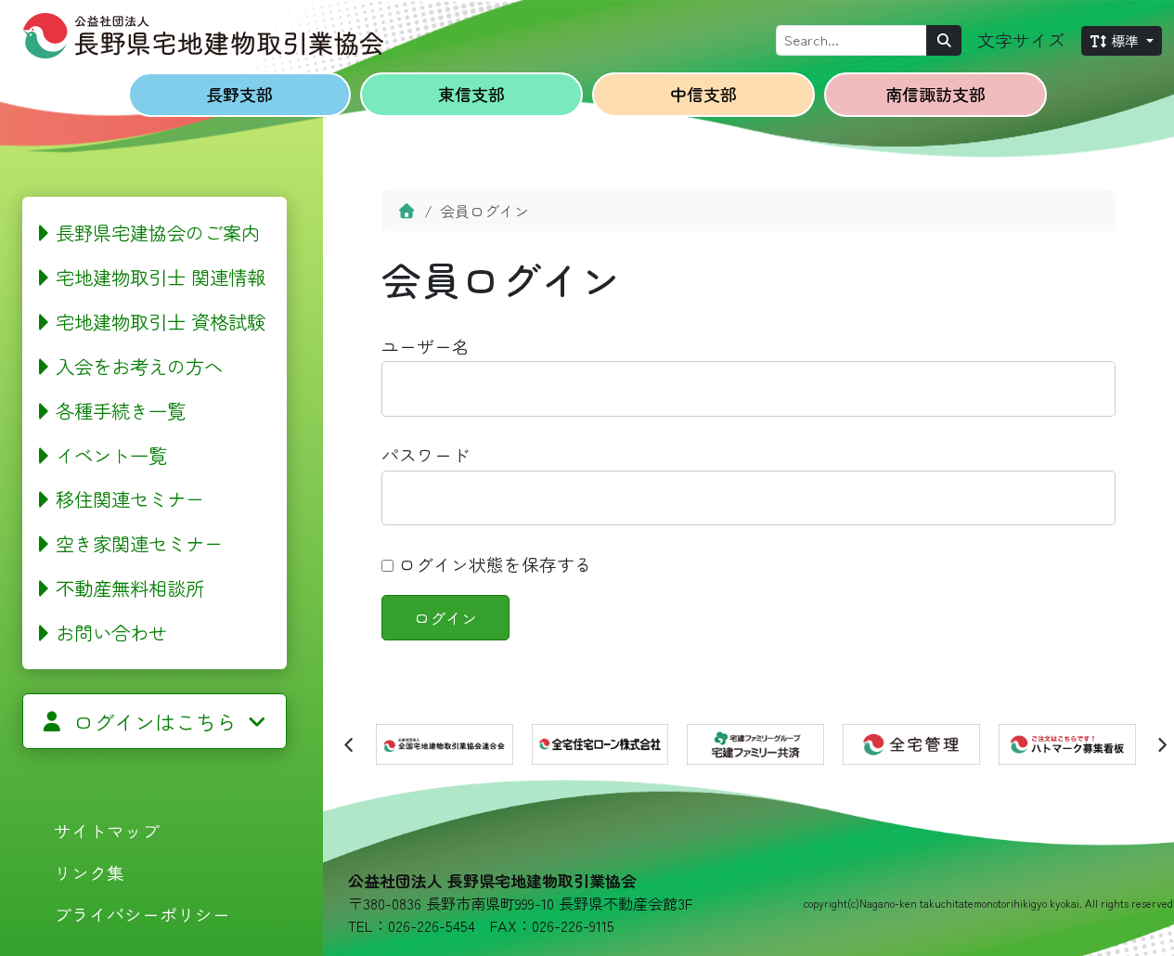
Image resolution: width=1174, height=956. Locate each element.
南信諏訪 (935, 94)
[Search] (943, 40)
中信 (703, 94)
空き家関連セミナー (139, 543)
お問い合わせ (111, 632)
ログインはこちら (155, 721)
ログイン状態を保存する (492, 563)
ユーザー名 (425, 345)
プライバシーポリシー (142, 913)
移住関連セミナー (130, 498)
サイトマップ (107, 830)
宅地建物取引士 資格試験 (160, 321)
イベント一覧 (111, 455)
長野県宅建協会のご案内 (158, 232)
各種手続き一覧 (121, 410)
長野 (239, 94)
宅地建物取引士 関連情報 (160, 277)
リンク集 (89, 872)
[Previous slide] (350, 744)
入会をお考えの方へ (139, 366)
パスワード (425, 454)
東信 (471, 94)
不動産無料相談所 (130, 587)
